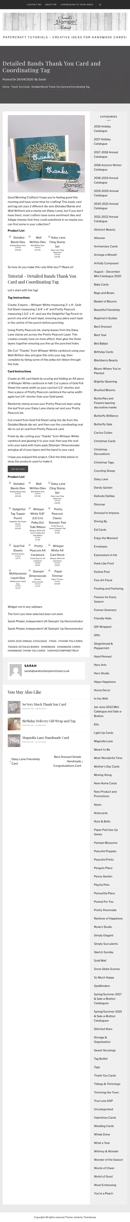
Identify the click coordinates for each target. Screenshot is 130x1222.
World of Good (103, 1176)
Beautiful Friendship (107, 309)
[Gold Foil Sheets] (18, 550)
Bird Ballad (101, 343)
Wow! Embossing (105, 1185)
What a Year (102, 1143)
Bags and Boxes (104, 293)
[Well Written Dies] (37, 242)
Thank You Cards (71, 641)
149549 (17, 247)
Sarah (42, 79)
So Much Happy (104, 977)
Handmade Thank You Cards (26, 650)
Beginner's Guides (105, 318)
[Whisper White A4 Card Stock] (57, 555)
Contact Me (34, 4)
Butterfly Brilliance (106, 415)
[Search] (100, 4)
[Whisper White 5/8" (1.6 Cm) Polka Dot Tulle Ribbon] (37, 527)
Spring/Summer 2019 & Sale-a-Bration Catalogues (108, 1016)
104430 (37, 584)
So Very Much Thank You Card (44, 704)
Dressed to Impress (106, 513)
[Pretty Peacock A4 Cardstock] (37, 555)
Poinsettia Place (104, 893)
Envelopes (100, 546)
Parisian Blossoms (105, 842)
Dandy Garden (103, 487)
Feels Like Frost (104, 563)
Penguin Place (103, 868)
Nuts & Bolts (102, 821)
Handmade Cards (68, 646)
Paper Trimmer (57, 579)
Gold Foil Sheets (18, 554)
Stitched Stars (103, 1029)
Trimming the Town (106, 1092)
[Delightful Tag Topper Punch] (18, 518)
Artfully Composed (106, 263)
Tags (53, 641)
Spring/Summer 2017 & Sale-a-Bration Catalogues (108, 999)
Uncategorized (103, 1109)
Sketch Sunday (103, 952)
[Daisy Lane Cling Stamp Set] (57, 246)
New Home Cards (105, 783)
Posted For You (103, 901)
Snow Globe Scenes (107, 969)
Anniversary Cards (106, 246)
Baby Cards (101, 284)
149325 (57, 254)
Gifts (97, 635)
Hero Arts (100, 665)
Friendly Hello (102, 618)
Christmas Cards (105, 441)
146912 (37, 537)
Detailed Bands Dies (18, 245)
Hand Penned (102, 656)
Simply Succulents (106, 943)
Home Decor (102, 690)
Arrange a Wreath (105, 254)
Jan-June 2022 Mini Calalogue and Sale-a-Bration (108, 711)
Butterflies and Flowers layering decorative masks (105, 403)
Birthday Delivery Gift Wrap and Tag (49, 721)
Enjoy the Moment (106, 538)
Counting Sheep (104, 470)
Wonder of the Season (108, 1159)
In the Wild (101, 698)
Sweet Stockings (105, 1050)
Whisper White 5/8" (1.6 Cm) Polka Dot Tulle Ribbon (38, 533)
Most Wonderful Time (108, 758)
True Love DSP (103, 1100)
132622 (18, 556)
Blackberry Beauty (106, 360)
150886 (37, 563)
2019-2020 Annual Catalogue (28, 641)
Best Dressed (102, 326)
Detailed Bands (29, 646)
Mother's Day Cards (106, 766)
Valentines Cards (105, 1117)
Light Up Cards (103, 732)
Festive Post (102, 571)
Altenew (99, 238)
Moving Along (103, 775)
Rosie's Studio (103, 926)
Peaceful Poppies (105, 851)
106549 (57, 563)
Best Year (100, 335)
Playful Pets (101, 884)
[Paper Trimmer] (57, 575)
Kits (96, 724)
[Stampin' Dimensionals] (37, 575)
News (97, 804)
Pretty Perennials (105, 910)
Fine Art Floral (103, 580)
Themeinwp (89, 1217)
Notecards (101, 813)
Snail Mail (100, 960)
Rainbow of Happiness (108, 918)
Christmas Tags (104, 462)
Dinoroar (99, 504)
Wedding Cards (104, 1126)
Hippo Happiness (105, 681)
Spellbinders (102, 985)
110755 (18, 586)
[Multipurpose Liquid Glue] (18, 578)
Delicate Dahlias (104, 496)
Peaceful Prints (104, 859)
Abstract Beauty (104, 229)
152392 (57, 581)
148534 (37, 247)
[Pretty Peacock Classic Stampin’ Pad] (57, 522)
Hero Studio (101, 673)
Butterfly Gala (103, 424)
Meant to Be (102, 749)
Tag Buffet (101, 1058)
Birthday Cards (103, 352)
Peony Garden (103, 876)
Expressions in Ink (105, 555)
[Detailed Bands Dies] (18, 242)
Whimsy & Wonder (106, 1151)
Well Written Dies (37, 245)
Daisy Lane (101, 479)
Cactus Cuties (103, 432)
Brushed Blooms (104, 390)
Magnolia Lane (103, 741)
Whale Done (102, 1134)
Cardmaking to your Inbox (77, 4)
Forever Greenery (105, 610)
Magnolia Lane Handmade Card (45, 737)
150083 (57, 530)
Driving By (100, 521)
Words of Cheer (104, 1168)
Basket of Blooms (105, 301)
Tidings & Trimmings (107, 1084)
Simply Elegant (103, 935)
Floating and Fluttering (108, 588)
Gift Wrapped (102, 626)
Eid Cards (100, 529)
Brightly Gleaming (105, 381)
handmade (48, 646)
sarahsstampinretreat (63, 650)
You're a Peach (103, 1193)
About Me (51, 4)
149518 (17, 526)
